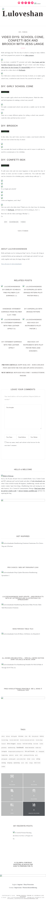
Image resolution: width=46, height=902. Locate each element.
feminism (19, 743)
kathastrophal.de (31, 898)
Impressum (18, 887)
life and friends (29, 751)
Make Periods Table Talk (23, 629)
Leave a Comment (23, 231)
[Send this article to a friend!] (31, 237)
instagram (4, 751)
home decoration (29, 747)
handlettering (11, 747)
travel (22, 762)
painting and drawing (29, 755)
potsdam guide (12, 759)
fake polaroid (35, 736)
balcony (8, 736)
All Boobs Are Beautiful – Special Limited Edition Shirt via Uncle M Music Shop (23, 658)
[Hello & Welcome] (7, 476)
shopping (9, 762)
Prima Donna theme (24, 895)
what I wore (37, 762)
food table (35, 743)
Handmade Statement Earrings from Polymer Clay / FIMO (11, 312)
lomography (41, 751)
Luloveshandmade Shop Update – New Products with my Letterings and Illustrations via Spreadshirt (23, 598)
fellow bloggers (11, 743)
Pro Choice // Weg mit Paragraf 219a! (23, 567)
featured (4, 743)
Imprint (19, 884)
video (23, 222)
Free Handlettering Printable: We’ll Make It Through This (23, 689)
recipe (28, 759)
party (36, 755)
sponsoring (17, 762)
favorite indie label (14, 740)
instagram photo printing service (16, 751)
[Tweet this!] (19, 237)
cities (26, 736)
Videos (24, 32)
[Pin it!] (23, 237)
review (33, 759)
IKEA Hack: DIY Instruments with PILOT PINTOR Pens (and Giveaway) (33, 346)
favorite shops (39, 740)
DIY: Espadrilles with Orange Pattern (33, 310)
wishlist (3, 766)
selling (38, 759)
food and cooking (27, 743)
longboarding (5, 755)
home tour (38, 747)
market (16, 755)
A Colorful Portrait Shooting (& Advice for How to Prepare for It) (23, 864)
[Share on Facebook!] (15, 237)
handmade (13, 222)
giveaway (4, 747)
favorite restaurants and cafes (27, 740)
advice (3, 736)
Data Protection (29, 884)
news (21, 755)
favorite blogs (5, 740)
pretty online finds (21, 759)
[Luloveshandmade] (23, 12)
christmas (20, 736)
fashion (42, 736)
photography (4, 759)
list (36, 751)
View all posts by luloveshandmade (11, 264)
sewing (4, 762)
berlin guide (14, 736)
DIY (20, 32)
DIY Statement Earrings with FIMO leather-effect (12, 345)
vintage (31, 762)
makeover (11, 755)
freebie (41, 743)
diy (5, 222)
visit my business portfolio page (27, 491)
